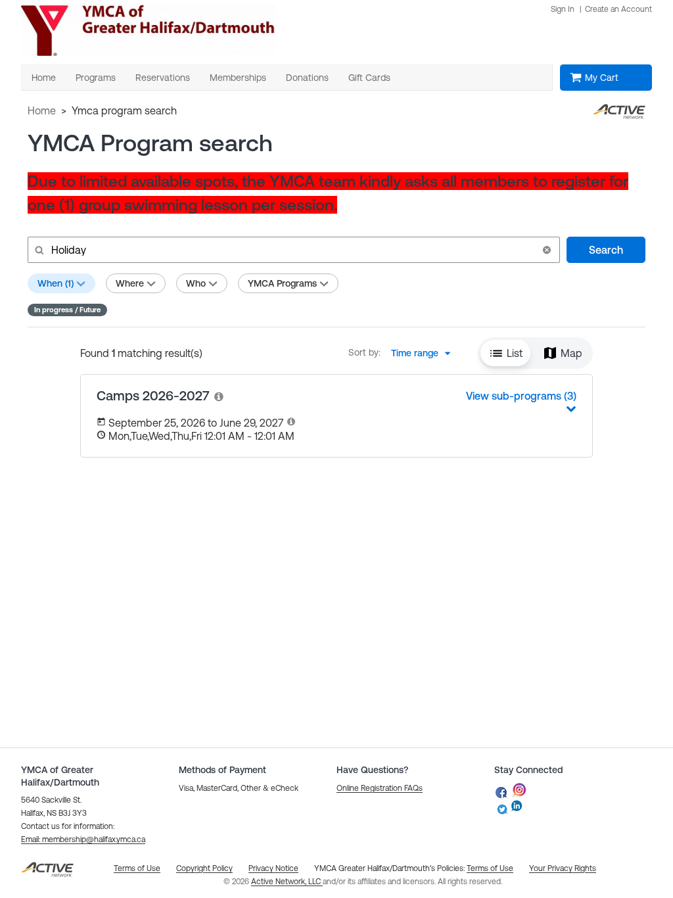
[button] (546, 249)
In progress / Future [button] (67, 310)
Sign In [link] (562, 9)
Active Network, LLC (287, 881)
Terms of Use (490, 868)
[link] (219, 396)
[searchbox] (292, 249)
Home (42, 110)
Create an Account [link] (618, 9)
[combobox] (424, 353)
